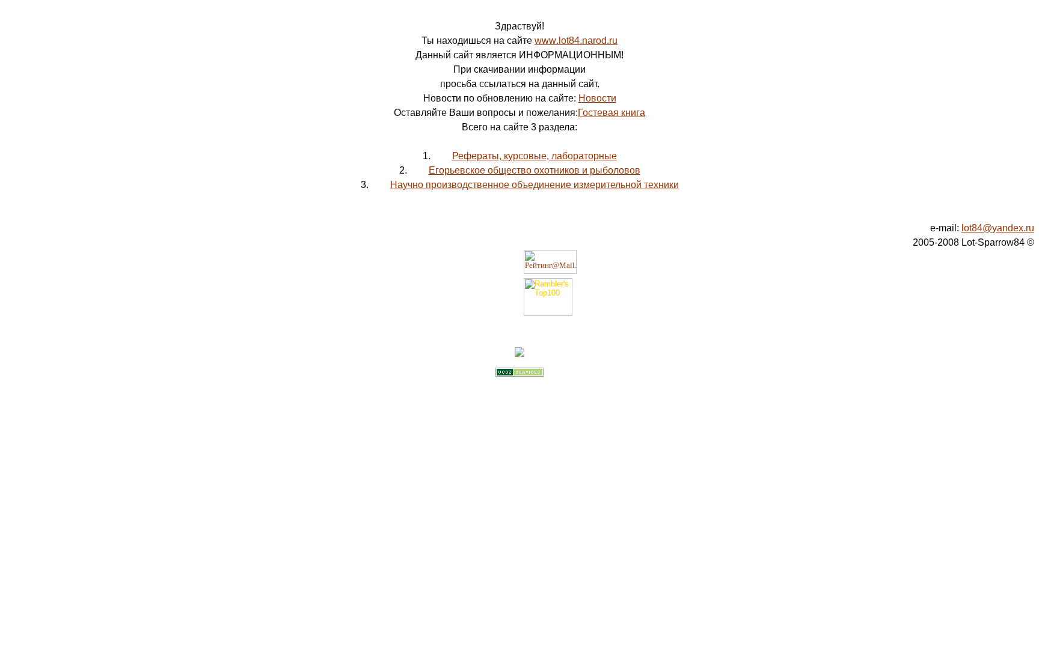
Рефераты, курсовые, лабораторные (534, 156)
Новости (597, 98)
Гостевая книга (611, 113)
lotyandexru (997, 228)
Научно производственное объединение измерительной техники (534, 185)
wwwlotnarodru (576, 40)
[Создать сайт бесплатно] (519, 373)
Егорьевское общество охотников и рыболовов (534, 170)
